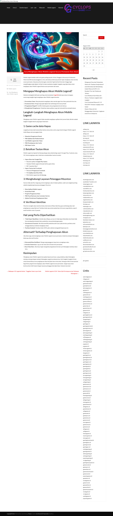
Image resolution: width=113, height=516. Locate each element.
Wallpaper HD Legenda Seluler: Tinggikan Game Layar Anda (24, 271)
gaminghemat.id (87, 357)
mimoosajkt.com (87, 213)
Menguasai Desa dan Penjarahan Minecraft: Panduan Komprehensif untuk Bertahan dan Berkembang (94, 84)
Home (8, 7)
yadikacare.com (87, 240)
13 (93, 57)
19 (90, 60)
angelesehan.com (87, 199)
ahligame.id (86, 429)
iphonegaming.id (87, 333)
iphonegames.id (87, 288)
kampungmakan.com (88, 193)
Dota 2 (15, 7)
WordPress (51, 513)
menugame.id (86, 438)
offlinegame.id (87, 337)
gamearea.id (86, 427)
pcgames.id (86, 346)
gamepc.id (86, 290)
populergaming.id (88, 458)
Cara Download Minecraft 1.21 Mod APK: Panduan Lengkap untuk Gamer (94, 105)
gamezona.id (86, 420)
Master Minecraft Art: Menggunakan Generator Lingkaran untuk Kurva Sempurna (94, 111)
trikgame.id (86, 279)
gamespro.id (86, 467)
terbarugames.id (87, 350)
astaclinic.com (87, 242)
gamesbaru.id (86, 469)
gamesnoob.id (87, 465)
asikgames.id (86, 411)
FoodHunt (34, 513)
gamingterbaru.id (87, 328)
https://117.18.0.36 (88, 131)
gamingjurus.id (87, 362)
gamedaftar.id (87, 485)
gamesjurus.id (87, 388)
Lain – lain (33, 7)
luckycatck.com (87, 195)
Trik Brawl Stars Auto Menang (21, 513)
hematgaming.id (87, 395)
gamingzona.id (87, 373)
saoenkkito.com (87, 188)
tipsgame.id (86, 353)
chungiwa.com (87, 217)
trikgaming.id (86, 321)
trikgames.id (86, 312)
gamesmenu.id (87, 384)
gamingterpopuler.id (88, 462)
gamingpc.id (86, 324)
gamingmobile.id (87, 317)
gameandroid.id (87, 283)
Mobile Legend (51, 7)
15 (99, 57)
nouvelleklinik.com (88, 233)
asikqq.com (86, 129)
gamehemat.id (87, 409)
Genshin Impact (23, 7)
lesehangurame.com (88, 179)
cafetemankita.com (88, 208)
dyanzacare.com (87, 249)
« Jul (93, 70)
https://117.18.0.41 (88, 145)
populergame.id (87, 498)
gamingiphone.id (87, 315)
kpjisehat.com (86, 222)
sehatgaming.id (87, 456)
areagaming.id (87, 380)
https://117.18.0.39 (88, 136)
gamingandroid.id (88, 326)
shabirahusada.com (88, 238)
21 (96, 60)
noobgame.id (86, 491)
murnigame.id (86, 422)
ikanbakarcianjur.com (88, 220)
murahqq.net (86, 142)
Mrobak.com (86, 204)
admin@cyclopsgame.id (14, 85)
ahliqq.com (86, 133)
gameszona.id (86, 397)
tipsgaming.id (86, 319)
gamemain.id (86, 413)
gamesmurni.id (87, 386)
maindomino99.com (88, 147)
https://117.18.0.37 (88, 154)
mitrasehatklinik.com (88, 224)
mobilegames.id (87, 297)
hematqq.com (86, 160)
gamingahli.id (86, 368)
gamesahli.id (86, 393)
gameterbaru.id (87, 308)
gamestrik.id (86, 310)
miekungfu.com (87, 206)
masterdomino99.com (89, 151)
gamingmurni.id (87, 359)
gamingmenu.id (87, 364)
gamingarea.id (87, 371)
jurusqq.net (86, 138)
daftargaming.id (87, 453)
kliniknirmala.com (87, 231)
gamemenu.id (86, 418)
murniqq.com (86, 163)
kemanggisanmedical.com (90, 229)
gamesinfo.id (86, 294)
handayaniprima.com (88, 191)
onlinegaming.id (87, 341)
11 (87, 57)
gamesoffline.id (87, 301)
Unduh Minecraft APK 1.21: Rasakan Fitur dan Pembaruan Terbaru (93, 91)
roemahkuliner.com (88, 186)
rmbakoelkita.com (88, 197)
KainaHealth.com (87, 235)
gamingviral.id (87, 444)
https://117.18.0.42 (88, 140)
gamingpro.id (86, 447)
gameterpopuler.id (88, 489)
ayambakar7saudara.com (90, 182)
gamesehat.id (86, 487)
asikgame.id (86, 431)
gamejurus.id (86, 415)
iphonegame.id (87, 330)
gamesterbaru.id (87, 303)
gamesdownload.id (88, 471)
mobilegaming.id (87, 335)
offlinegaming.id (87, 339)
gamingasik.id (86, 366)
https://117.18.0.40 (88, 158)
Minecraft (42, 7)
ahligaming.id (86, 400)
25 (87, 63)
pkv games (86, 260)
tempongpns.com (87, 184)
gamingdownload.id (88, 440)
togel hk (56, 95)
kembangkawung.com (89, 215)
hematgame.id (87, 433)
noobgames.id (87, 480)
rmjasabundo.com (88, 211)
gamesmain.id (86, 391)
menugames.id (87, 402)
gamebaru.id (86, 478)
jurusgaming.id (87, 375)
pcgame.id (86, 344)
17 (84, 60)
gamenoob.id (86, 474)
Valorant (60, 7)
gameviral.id (86, 483)
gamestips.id (86, 306)
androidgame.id (87, 277)
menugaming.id (87, 377)
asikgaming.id (86, 382)
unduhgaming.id (87, 449)
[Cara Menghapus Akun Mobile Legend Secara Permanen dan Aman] (43, 52)
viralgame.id (86, 494)
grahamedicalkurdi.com (89, 246)
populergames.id (87, 476)
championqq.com (87, 156)
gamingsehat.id (87, 451)
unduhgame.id (87, 496)
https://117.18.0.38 (88, 149)
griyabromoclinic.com (89, 251)
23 (102, 60)
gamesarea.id (86, 424)
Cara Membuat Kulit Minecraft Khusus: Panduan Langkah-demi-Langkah (93, 98)
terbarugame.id (87, 348)
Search (85, 35)
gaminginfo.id (87, 355)
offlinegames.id (87, 292)
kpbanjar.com (86, 226)
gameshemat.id (87, 404)
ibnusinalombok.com (88, 244)
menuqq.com (86, 165)
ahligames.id (86, 406)
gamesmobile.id (87, 299)
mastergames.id (87, 435)
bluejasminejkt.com (88, 202)
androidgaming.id (88, 281)
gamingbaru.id (87, 442)
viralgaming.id (87, 460)
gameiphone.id (87, 286)
